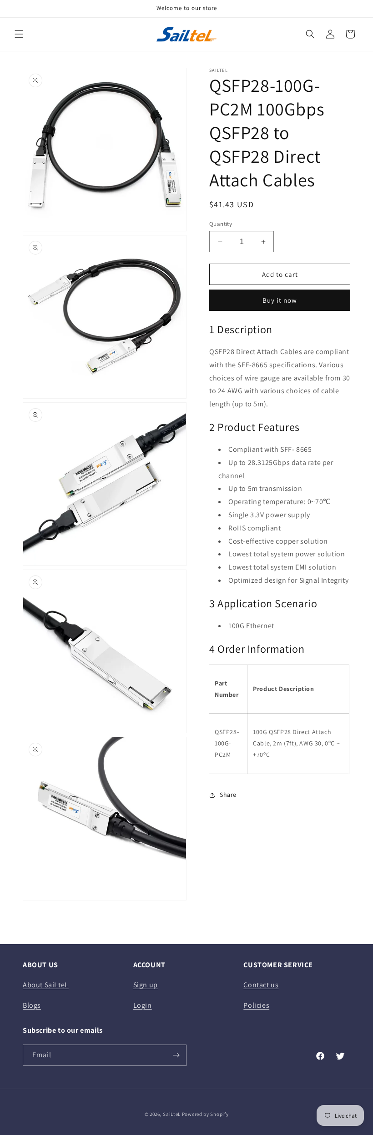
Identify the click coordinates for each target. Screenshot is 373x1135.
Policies (256, 1005)
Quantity (220, 224)
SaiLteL (172, 1114)
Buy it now (279, 300)
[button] (19, 34)
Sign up (145, 985)
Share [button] (228, 794)
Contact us (260, 985)
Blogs (32, 1005)
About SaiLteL (46, 985)
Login (142, 1005)
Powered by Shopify (205, 1114)
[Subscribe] (176, 1055)
